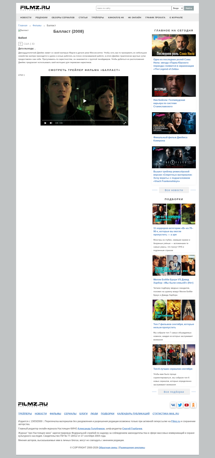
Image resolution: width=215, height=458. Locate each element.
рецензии (42, 17)
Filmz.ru (175, 421)
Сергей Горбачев (132, 428)
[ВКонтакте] (173, 405)
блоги (83, 413)
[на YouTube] (186, 405)
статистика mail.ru (166, 413)
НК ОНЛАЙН (134, 17)
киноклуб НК (116, 17)
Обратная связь (108, 447)
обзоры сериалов (63, 17)
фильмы (55, 413)
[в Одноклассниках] (193, 405)
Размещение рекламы (132, 447)
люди (94, 413)
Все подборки (174, 391)
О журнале (176, 17)
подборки (107, 413)
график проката (155, 17)
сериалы (70, 413)
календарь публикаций (133, 413)
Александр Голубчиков (91, 428)
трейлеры (98, 17)
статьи (83, 17)
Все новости (174, 190)
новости (25, 17)
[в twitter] (180, 405)
